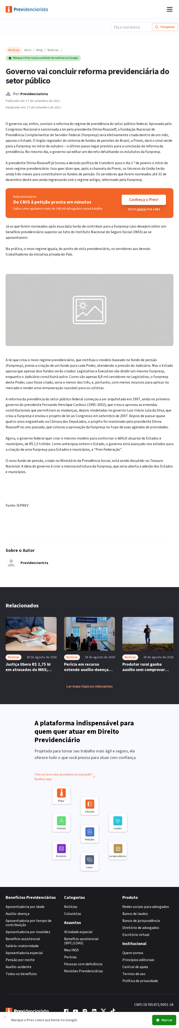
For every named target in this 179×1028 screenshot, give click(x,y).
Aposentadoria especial (24, 953)
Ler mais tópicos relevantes (89, 686)
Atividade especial (78, 932)
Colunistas (72, 914)
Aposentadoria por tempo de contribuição (29, 923)
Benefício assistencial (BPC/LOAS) (81, 941)
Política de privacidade (140, 981)
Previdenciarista (34, 94)
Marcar (167, 1020)
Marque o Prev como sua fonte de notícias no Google (45, 58)
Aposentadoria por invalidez (28, 932)
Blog (39, 50)
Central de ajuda (135, 967)
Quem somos (132, 953)
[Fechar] (5, 1017)
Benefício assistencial (23, 939)
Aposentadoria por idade (25, 907)
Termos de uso (133, 974)
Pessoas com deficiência (83, 964)
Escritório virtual (135, 935)
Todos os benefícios (21, 974)
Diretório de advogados (140, 928)
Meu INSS (71, 950)
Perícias (70, 957)
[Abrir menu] (169, 9)
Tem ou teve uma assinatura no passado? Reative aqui (63, 777)
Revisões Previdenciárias (83, 971)
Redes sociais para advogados (145, 907)
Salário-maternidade (22, 946)
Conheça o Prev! (143, 200)
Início (27, 50)
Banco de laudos (135, 914)
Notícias (53, 50)
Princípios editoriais (138, 960)
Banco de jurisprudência (141, 921)
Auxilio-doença (17, 914)
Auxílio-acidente (18, 967)
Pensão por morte (20, 960)
